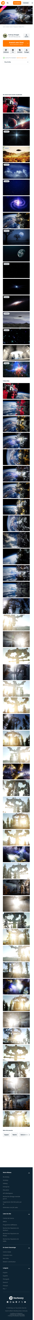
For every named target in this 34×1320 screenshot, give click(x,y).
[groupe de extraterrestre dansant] (16, 353)
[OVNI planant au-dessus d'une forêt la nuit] (16, 606)
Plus (4, 1289)
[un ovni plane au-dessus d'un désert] (16, 320)
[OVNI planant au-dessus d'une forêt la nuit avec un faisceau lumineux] (16, 639)
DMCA (5, 1221)
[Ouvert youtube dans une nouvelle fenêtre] (25, 1302)
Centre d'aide (7, 1252)
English (5, 1272)
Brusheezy (6, 1177)
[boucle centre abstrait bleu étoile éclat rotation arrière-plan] (16, 287)
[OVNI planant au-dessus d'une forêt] (16, 871)
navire (15, 1135)
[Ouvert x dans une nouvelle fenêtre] (22, 1302)
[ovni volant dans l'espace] (16, 105)
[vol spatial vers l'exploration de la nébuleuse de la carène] (16, 369)
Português (6, 1279)
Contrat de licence (8, 1218)
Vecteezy (5, 1180)
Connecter (26, 3)
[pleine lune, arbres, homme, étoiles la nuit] (16, 237)
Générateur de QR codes (10, 1207)
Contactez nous (7, 1255)
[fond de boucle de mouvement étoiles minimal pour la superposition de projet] (16, 270)
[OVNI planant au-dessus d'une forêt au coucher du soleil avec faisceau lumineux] (16, 623)
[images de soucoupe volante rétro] (16, 171)
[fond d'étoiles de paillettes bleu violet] (16, 336)
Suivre (26, 36)
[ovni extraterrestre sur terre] (16, 788)
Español (5, 1276)
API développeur (8, 1193)
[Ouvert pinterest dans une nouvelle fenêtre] (16, 1302)
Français (5, 1285)
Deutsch (5, 1282)
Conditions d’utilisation (16, 1313)
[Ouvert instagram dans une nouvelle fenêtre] (10, 1302)
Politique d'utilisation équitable (16, 1316)
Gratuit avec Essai (16, 43)
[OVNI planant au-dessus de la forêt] (16, 970)
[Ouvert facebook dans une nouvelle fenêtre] (7, 1302)
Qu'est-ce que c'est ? (22, 58)
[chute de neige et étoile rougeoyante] (16, 138)
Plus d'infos (7, 62)
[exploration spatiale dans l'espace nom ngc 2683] (16, 303)
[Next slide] (27, 1135)
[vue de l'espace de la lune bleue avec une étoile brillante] (16, 254)
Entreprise (6, 1187)
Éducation (6, 1190)
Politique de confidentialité (17, 1314)
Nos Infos (6, 1258)
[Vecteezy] (3, 3)
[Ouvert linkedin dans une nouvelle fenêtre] (13, 1302)
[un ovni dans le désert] (16, 154)
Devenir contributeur (9, 1262)
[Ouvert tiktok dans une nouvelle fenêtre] (19, 1302)
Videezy (5, 1183)
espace (6, 1135)
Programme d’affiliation (10, 1225)
